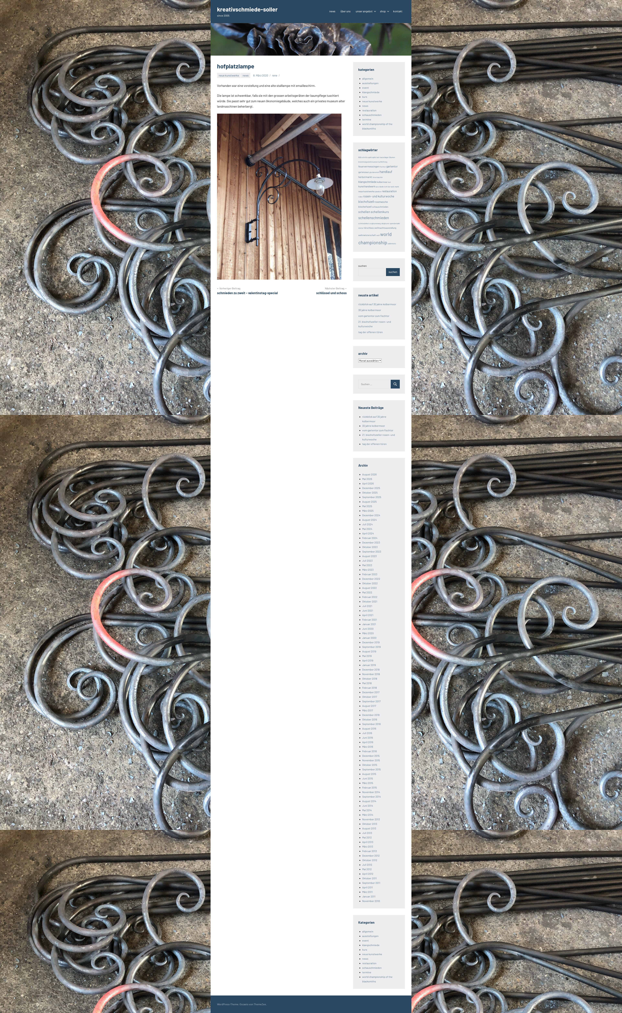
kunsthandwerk (366, 186)
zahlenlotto (392, 243)
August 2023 (369, 556)
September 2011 (371, 882)
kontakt (397, 11)
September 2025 (371, 497)
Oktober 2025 (370, 492)
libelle (381, 187)
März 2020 (368, 633)
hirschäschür (378, 177)
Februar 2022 (369, 596)
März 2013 (367, 846)
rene (274, 75)
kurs (364, 96)
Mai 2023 (367, 565)
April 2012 (367, 873)
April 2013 (367, 841)
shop (383, 11)
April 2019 (367, 660)
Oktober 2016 (369, 719)
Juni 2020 (368, 628)
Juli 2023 (367, 560)
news (332, 11)
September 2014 (371, 796)
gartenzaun (363, 172)
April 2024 (368, 533)
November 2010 (371, 900)
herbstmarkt (365, 176)
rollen (360, 197)
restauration (369, 110)
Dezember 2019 (371, 642)
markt (397, 187)
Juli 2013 (367, 832)
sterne (360, 228)
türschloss (369, 227)
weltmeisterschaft (367, 235)
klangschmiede (371, 92)
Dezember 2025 (371, 487)
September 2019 (371, 646)
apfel (370, 157)
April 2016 (367, 742)
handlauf (386, 172)
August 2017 (369, 705)
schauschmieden (372, 114)
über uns (345, 11)
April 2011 (367, 887)
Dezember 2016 (371, 714)
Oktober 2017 (369, 696)
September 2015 (371, 769)
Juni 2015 (367, 778)
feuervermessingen (368, 166)
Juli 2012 (367, 864)
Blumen (392, 157)
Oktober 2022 (370, 583)
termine (366, 119)
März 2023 (368, 569)
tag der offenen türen (370, 332)
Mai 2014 (367, 810)
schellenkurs (380, 212)
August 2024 (369, 519)
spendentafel (395, 223)
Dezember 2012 (371, 855)
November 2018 (371, 674)
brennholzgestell (364, 162)
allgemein (367, 78)
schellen (364, 212)
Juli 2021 (367, 605)
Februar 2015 (369, 787)
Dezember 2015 (371, 755)
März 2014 (367, 814)
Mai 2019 (367, 655)
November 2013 (371, 819)
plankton (378, 191)
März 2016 (367, 746)
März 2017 (367, 710)
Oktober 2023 (370, 546)
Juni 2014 (367, 805)
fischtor (383, 167)
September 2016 (371, 723)
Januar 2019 (369, 664)
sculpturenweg (375, 223)
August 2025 (369, 501)
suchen (362, 265)
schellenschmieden (373, 217)
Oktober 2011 (369, 878)
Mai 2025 (367, 506)
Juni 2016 (367, 737)
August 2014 (369, 801)
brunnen (374, 162)
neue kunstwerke (229, 75)
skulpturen (385, 223)
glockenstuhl (374, 172)
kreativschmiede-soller (247, 9)
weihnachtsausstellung (385, 227)
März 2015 (367, 782)
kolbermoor (382, 182)
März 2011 (367, 891)
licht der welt (389, 187)
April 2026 (368, 483)
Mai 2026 (367, 478)
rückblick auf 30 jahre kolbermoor (377, 304)
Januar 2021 (369, 624)
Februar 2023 (369, 574)
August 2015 (369, 773)
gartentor (392, 166)
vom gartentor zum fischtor (373, 315)
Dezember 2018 (371, 669)
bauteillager (384, 157)
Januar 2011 (368, 896)
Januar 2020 (369, 637)
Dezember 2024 (371, 515)
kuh (389, 182)
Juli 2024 (367, 524)
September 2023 (371, 551)
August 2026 (369, 474)
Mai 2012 (367, 869)
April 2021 (367, 615)
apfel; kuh (375, 157)
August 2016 (369, 728)
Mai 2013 (367, 837)
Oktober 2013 (369, 823)
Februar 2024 (369, 537)
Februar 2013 (369, 851)
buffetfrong (382, 162)
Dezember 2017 (371, 692)
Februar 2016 (369, 751)
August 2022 (369, 587)
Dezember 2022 (371, 578)
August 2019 (369, 651)
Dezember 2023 (371, 542)
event (365, 87)
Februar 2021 (369, 619)
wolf (378, 235)
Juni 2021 (367, 610)
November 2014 (371, 792)
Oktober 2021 (369, 601)
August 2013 (369, 828)
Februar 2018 (369, 687)
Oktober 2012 (369, 860)
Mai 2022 (367, 592)
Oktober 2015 (369, 764)
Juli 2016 (367, 733)
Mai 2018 (367, 683)
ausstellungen (370, 83)
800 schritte (363, 157)
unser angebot (364, 11)
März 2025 (368, 510)
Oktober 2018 (369, 678)
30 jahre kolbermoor (369, 310)
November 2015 (371, 760)
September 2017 (371, 701)
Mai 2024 (367, 528)
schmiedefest (363, 223)
